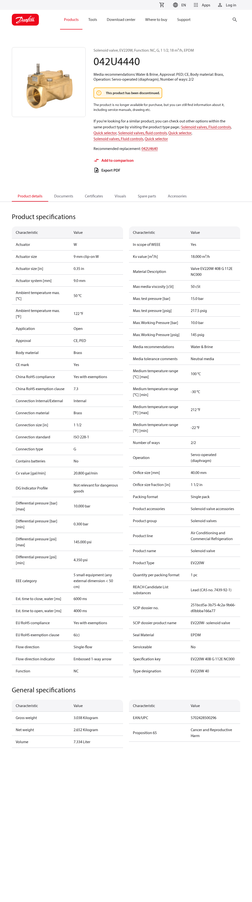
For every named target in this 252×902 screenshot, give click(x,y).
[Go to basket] (162, 5)
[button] (179, 5)
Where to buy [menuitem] (156, 19)
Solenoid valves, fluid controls (142, 132)
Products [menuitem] (71, 19)
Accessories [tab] (177, 195)
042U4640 (150, 148)
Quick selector (105, 132)
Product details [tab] (30, 195)
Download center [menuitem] (121, 19)
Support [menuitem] (183, 19)
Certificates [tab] (94, 195)
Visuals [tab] (120, 195)
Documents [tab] (63, 195)
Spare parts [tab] (147, 195)
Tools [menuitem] (92, 19)
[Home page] (25, 20)
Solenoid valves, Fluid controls (206, 126)
